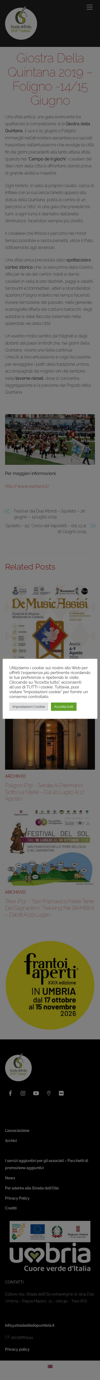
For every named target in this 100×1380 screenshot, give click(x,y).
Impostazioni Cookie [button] (29, 707)
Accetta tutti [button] (63, 707)
